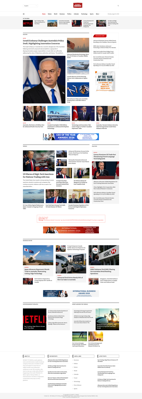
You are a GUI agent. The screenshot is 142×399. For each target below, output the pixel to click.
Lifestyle (76, 14)
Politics (69, 14)
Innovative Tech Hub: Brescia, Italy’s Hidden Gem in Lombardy (64, 22)
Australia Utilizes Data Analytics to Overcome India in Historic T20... (82, 322)
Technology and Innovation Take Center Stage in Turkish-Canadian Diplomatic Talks (82, 126)
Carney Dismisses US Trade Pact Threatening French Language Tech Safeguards (88, 23)
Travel (75, 378)
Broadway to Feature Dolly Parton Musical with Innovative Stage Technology (56, 317)
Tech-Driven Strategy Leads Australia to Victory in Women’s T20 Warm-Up (95, 345)
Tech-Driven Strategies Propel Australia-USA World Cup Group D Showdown (79, 345)
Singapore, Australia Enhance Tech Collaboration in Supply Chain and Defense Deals (109, 280)
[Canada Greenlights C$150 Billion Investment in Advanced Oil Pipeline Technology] (58, 117)
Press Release (77, 385)
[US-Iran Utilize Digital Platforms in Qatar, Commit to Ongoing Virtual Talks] (33, 199)
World (55, 14)
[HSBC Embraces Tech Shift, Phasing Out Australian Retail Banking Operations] (104, 260)
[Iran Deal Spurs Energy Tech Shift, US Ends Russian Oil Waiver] (56, 198)
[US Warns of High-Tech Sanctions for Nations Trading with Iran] (101, 23)
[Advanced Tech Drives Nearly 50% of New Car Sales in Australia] (71, 267)
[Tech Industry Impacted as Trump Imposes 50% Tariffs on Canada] (28, 281)
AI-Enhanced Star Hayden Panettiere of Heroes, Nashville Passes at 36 (58, 311)
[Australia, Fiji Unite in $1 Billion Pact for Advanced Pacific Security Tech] (34, 117)
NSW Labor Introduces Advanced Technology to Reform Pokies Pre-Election (104, 46)
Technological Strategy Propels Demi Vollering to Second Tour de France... (83, 311)
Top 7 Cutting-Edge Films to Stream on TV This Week (39, 22)
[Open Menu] (23, 14)
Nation (50, 14)
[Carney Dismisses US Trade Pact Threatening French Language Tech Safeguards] (77, 23)
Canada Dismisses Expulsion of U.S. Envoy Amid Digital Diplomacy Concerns (78, 206)
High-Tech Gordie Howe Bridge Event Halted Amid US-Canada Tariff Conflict (103, 52)
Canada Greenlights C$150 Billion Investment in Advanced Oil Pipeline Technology (58, 126)
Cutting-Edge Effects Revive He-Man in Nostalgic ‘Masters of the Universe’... (57, 323)
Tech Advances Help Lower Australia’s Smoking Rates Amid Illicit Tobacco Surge (77, 100)
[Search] (118, 5)
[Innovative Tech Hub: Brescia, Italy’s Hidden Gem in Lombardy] (52, 23)
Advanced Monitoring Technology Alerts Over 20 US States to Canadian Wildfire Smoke (78, 56)
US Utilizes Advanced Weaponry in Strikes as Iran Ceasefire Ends (80, 182)
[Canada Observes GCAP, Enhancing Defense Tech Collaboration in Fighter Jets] (78, 70)
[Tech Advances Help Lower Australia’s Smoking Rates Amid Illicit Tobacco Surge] (78, 92)
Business (62, 14)
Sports (92, 14)
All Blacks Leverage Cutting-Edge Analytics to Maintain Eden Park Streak (83, 316)
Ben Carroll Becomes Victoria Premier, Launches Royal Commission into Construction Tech (103, 58)
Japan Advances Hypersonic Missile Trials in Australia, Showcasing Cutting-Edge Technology (37, 271)
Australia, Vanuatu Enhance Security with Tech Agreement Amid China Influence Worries (107, 126)
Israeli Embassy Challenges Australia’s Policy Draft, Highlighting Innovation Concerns (57, 385)
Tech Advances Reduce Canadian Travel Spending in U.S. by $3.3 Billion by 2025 (104, 64)
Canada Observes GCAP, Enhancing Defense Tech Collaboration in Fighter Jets (77, 78)
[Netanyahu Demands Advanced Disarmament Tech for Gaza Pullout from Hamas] (61, 162)
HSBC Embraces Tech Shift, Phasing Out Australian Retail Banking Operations (102, 271)
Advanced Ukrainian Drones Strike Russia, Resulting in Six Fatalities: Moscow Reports (104, 41)
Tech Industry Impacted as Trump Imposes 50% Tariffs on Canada (43, 280)
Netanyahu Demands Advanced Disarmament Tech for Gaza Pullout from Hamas (79, 161)
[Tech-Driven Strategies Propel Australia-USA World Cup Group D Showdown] (79, 339)
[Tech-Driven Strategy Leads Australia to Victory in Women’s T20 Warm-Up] (95, 339)
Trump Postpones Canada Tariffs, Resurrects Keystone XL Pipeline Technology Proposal (76, 247)
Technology (84, 14)
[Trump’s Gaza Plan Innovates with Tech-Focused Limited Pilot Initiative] (64, 177)
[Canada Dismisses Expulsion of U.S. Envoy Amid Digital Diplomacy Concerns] (78, 199)
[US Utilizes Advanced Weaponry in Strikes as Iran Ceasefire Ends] (82, 176)
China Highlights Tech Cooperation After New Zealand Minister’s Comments (104, 187)
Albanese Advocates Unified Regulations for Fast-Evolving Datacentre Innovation (105, 182)
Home (43, 14)
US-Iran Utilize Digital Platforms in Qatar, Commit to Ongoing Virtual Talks (33, 206)
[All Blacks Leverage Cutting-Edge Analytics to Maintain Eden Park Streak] (107, 319)
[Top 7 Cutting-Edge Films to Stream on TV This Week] (28, 23)
